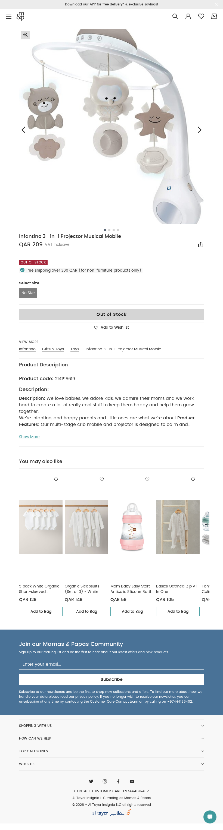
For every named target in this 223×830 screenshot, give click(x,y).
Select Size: (30, 283)
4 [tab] (118, 230)
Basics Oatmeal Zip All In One (176, 589)
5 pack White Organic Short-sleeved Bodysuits (39, 589)
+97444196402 (179, 701)
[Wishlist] (56, 479)
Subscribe (112, 679)
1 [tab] (105, 230)
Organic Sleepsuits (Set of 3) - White (82, 589)
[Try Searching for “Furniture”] (175, 16)
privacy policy (86, 696)
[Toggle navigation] (8, 16)
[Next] (199, 129)
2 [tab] (109, 230)
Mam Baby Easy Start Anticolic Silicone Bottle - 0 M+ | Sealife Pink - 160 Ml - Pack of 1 (131, 589)
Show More (29, 437)
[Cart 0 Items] (214, 16)
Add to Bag (40, 612)
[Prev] (23, 129)
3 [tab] (114, 230)
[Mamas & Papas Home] (20, 16)
